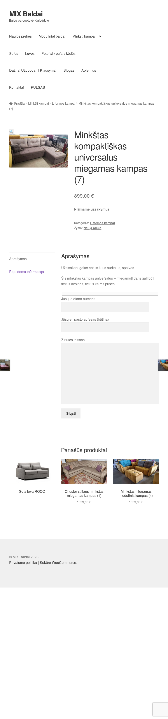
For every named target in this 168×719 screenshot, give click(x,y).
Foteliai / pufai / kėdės (58, 53)
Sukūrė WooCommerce (58, 562)
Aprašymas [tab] (18, 258)
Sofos (13, 53)
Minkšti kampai (84, 36)
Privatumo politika (23, 562)
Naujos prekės (20, 36)
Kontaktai (16, 87)
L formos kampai (63, 103)
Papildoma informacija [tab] (26, 271)
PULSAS (38, 87)
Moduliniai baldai (52, 36)
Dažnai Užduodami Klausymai (32, 70)
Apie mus (88, 70)
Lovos (30, 53)
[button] (11, 131)
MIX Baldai (26, 14)
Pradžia (19, 103)
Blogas (68, 70)
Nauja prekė (92, 228)
